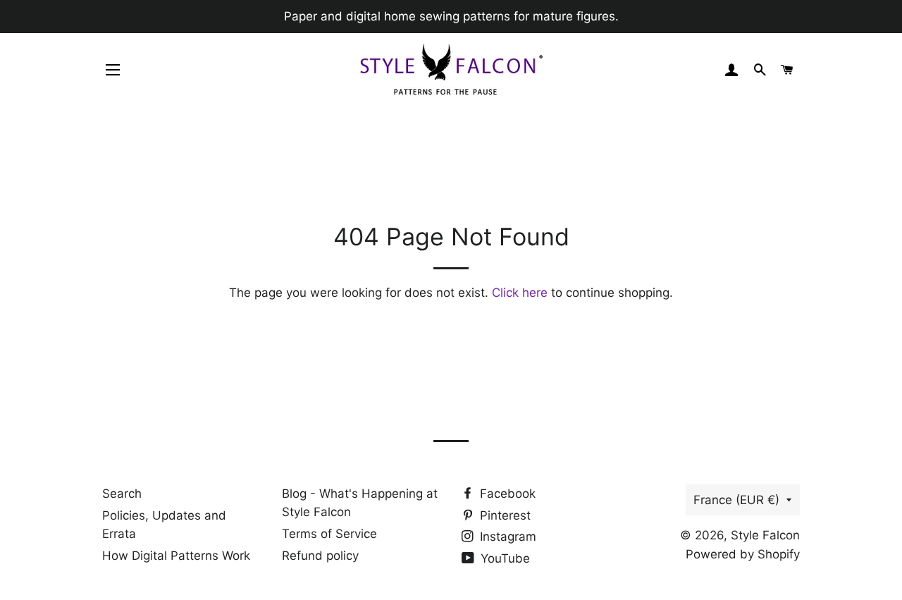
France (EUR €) (736, 500)
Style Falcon (765, 535)
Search (122, 493)
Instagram (506, 536)
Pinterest (503, 515)
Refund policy (320, 556)
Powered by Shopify (743, 554)
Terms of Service (329, 534)
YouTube (503, 558)
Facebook (506, 493)
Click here (520, 293)
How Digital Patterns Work (176, 556)
